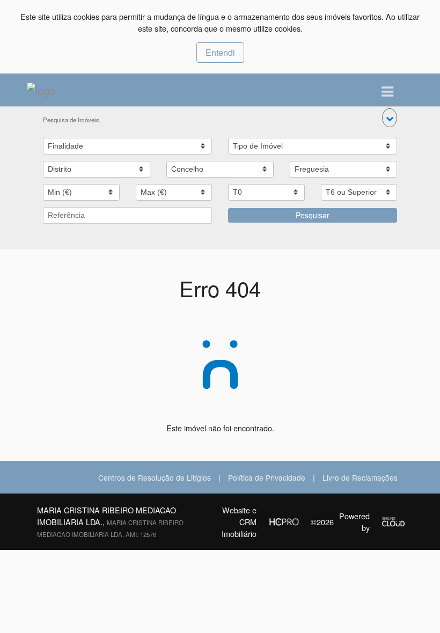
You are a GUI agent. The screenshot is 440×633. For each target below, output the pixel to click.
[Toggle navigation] (387, 92)
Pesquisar (312, 215)
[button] (389, 117)
